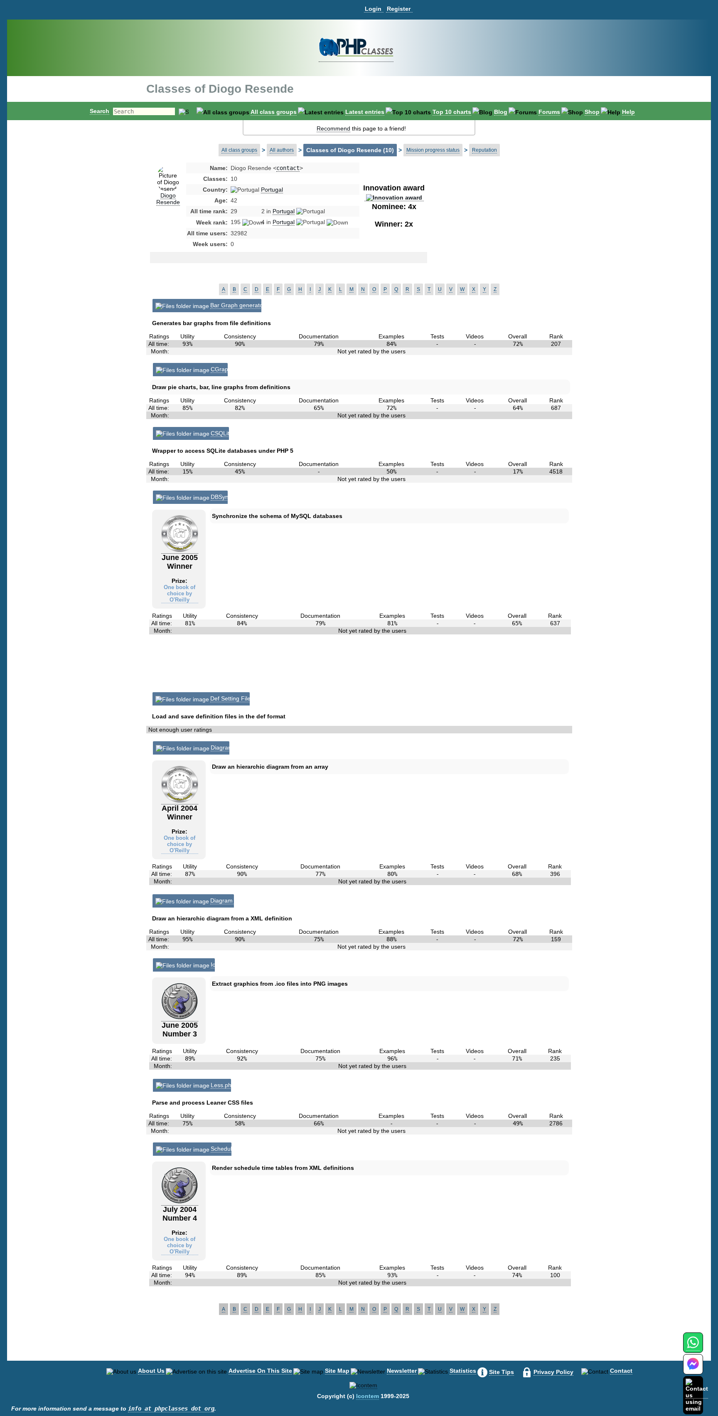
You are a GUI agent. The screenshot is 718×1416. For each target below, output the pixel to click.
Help (628, 112)
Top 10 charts (452, 112)
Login (373, 8)
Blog (500, 112)
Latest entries (364, 112)
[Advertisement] (493, 230)
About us (151, 1370)
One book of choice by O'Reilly (179, 593)
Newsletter (402, 1370)
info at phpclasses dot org (171, 1408)
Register (399, 8)
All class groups (274, 112)
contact (288, 168)
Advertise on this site (260, 1370)
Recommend (333, 128)
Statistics (463, 1370)
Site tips (501, 1372)
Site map (337, 1370)
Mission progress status (433, 150)
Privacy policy (553, 1372)
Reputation (484, 150)
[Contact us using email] (697, 1395)
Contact (621, 1370)
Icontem (367, 1396)
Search (99, 111)
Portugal (272, 189)
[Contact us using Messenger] (693, 1369)
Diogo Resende (168, 198)
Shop (592, 112)
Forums (549, 112)
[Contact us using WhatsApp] (693, 1347)
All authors (282, 150)
